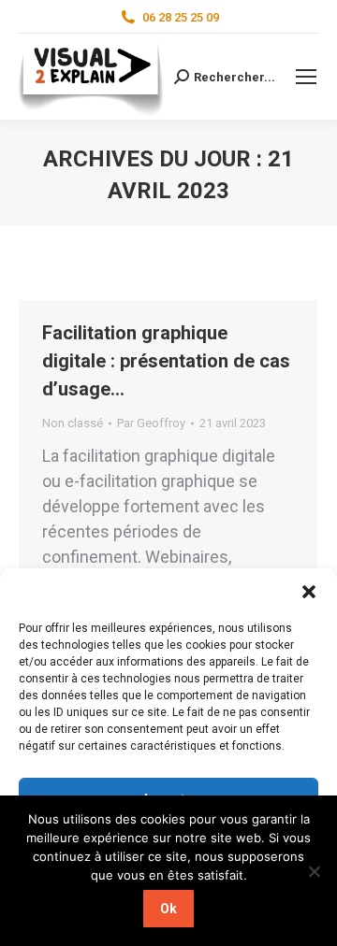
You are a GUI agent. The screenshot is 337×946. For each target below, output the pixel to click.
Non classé (72, 423)
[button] (309, 591)
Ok (168, 908)
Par (151, 423)
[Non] (313, 871)
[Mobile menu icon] (306, 76)
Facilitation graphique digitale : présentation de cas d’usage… (166, 361)
